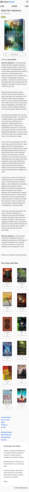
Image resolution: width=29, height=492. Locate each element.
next (27, 5)
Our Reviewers (6, 417)
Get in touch (5, 420)
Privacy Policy (5, 437)
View (7, 285)
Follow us (4, 425)
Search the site (6, 435)
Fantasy (3, 17)
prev (2, 5)
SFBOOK (8, 2)
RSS (4, 427)
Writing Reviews (6, 432)
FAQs (2, 422)
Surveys (3, 440)
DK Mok (14, 5)
